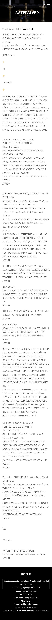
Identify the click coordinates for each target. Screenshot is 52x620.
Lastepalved (28, 29)
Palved (18, 29)
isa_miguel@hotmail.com (29, 587)
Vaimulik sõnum (8, 29)
